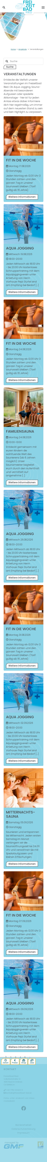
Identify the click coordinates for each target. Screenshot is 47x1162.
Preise (15, 1062)
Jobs (32, 1062)
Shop (23, 1062)
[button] (4, 7)
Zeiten (6, 1062)
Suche (10, 67)
